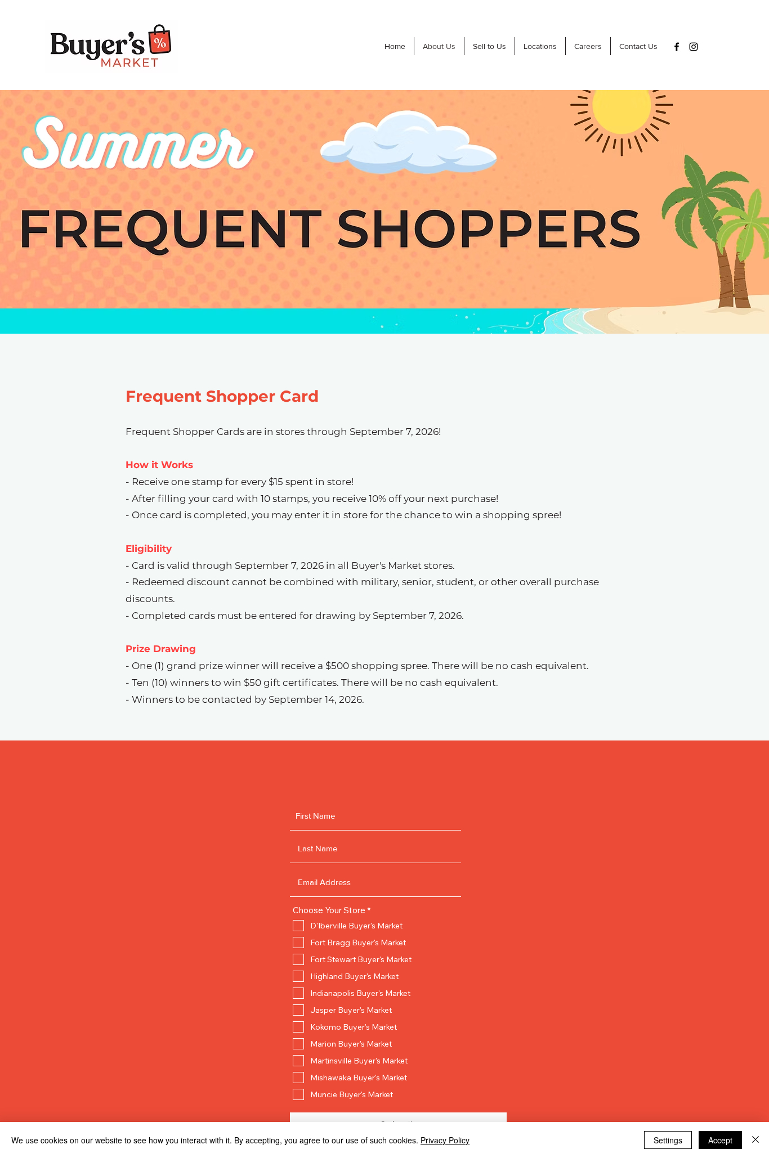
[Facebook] (676, 46)
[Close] (755, 1140)
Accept (720, 1140)
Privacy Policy (445, 1140)
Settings (668, 1140)
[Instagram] (693, 46)
